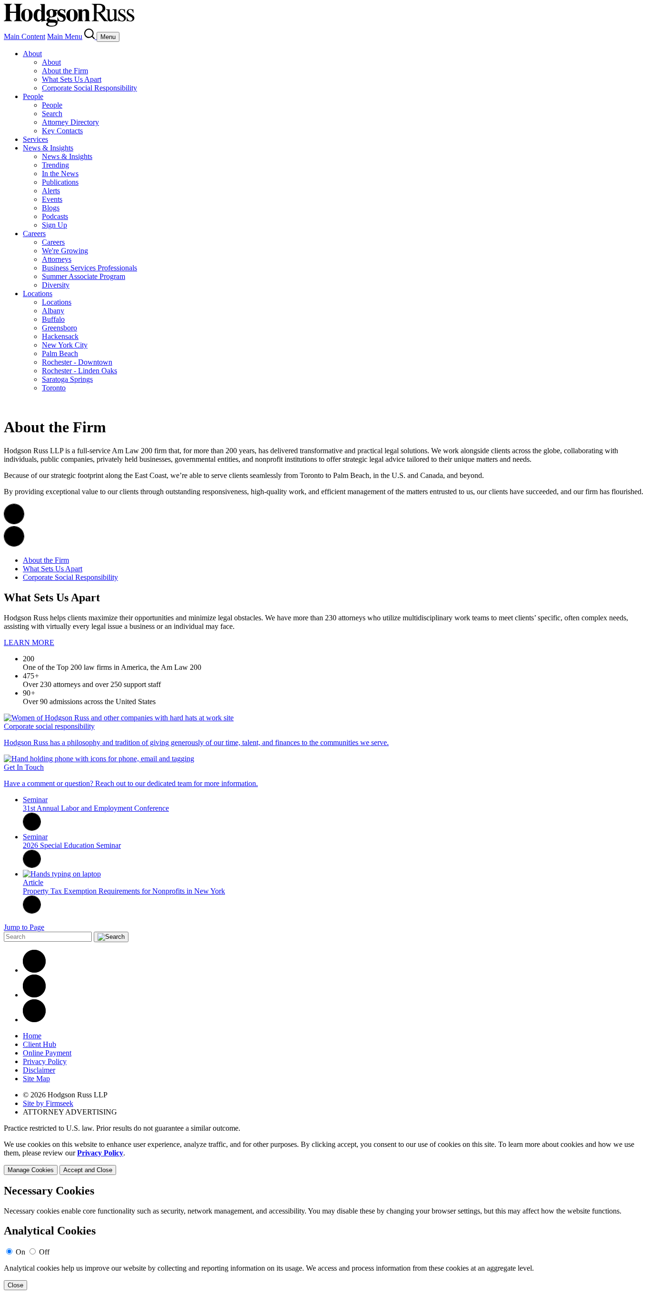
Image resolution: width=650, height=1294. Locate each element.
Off (44, 1252)
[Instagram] (34, 1019)
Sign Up (54, 225)
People (33, 96)
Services (35, 139)
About (32, 54)
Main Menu (64, 36)
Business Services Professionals (89, 268)
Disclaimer (39, 1070)
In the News (60, 173)
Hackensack (60, 336)
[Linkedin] (34, 970)
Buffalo (53, 319)
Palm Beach (60, 353)
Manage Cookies (31, 1170)
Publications (60, 182)
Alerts (51, 191)
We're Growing (65, 251)
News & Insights (48, 148)
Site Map (36, 1079)
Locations (37, 293)
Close (15, 1285)
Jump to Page (24, 927)
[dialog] (325, 1157)
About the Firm (65, 71)
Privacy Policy (45, 1061)
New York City (65, 345)
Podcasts (55, 216)
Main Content (24, 36)
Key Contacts (62, 131)
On (20, 1252)
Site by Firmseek (48, 1103)
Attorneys (56, 259)
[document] (325, 1238)
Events (52, 199)
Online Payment (47, 1053)
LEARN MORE (29, 642)
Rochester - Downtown (77, 362)
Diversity (55, 285)
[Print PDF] (14, 522)
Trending (55, 165)
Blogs (50, 208)
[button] (14, 544)
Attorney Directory (70, 122)
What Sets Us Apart (71, 79)
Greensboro (59, 328)
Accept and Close (87, 1170)
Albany (53, 311)
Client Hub (39, 1044)
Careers (34, 233)
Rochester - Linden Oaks (79, 371)
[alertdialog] (325, 1238)
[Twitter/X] (34, 995)
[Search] (90, 36)
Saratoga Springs (67, 379)
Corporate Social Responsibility (89, 88)
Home (32, 1036)
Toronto (54, 388)
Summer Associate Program (83, 276)
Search (52, 113)
